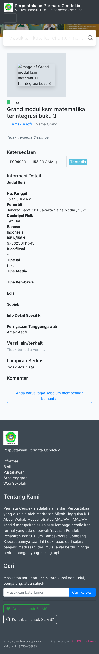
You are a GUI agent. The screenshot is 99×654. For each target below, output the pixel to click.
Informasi (11, 461)
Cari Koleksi (82, 592)
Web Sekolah (14, 483)
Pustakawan (13, 472)
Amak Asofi (22, 124)
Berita (8, 466)
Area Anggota (15, 477)
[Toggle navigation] (10, 18)
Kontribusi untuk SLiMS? (33, 619)
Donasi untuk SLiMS (29, 608)
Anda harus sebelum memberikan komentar (49, 396)
